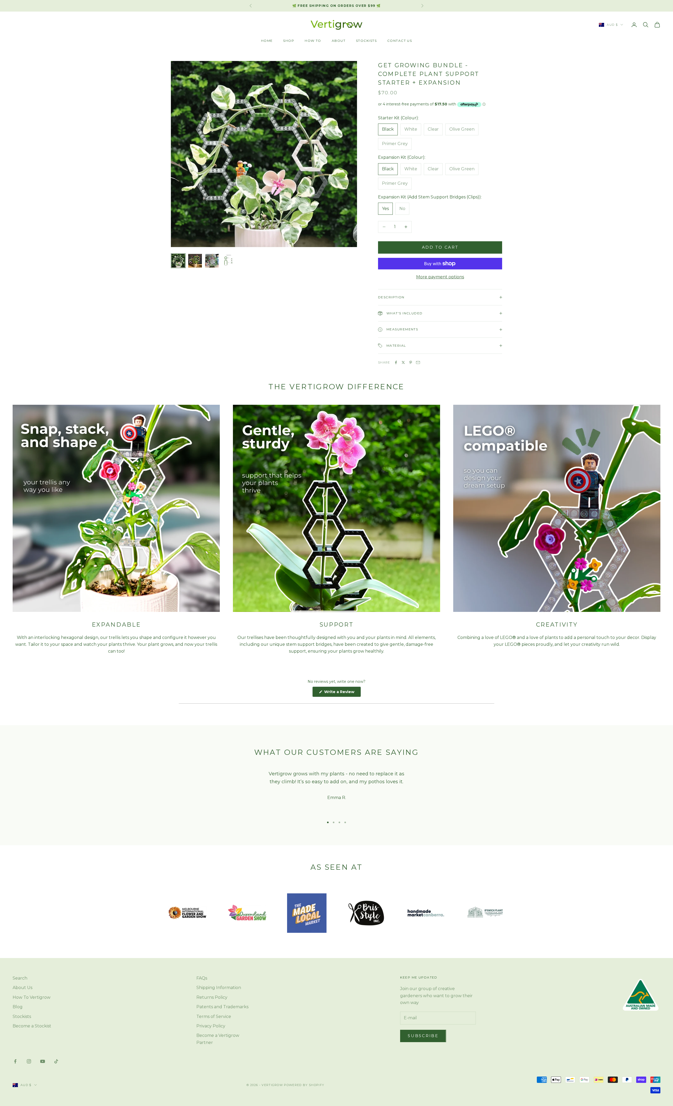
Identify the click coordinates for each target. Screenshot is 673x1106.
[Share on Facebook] (396, 362)
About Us (22, 987)
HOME (267, 41)
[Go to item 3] (212, 260)
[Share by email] (418, 362)
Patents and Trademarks (222, 1006)
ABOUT (338, 41)
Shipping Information (218, 987)
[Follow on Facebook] (15, 1061)
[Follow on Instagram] (29, 1061)
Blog (18, 1006)
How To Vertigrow (31, 997)
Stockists (22, 1016)
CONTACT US (399, 41)
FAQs (201, 978)
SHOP (288, 41)
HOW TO (313, 41)
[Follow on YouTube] (42, 1061)
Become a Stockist (32, 1025)
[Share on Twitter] (403, 362)
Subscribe (423, 1035)
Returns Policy (211, 997)
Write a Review (342, 693)
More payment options (440, 276)
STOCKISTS (366, 41)
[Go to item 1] (178, 260)
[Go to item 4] (228, 260)
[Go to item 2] (195, 260)
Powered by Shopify (304, 1085)
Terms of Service (213, 1016)
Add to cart (440, 247)
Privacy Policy (210, 1025)
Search (20, 978)
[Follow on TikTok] (56, 1061)
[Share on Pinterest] (411, 362)
